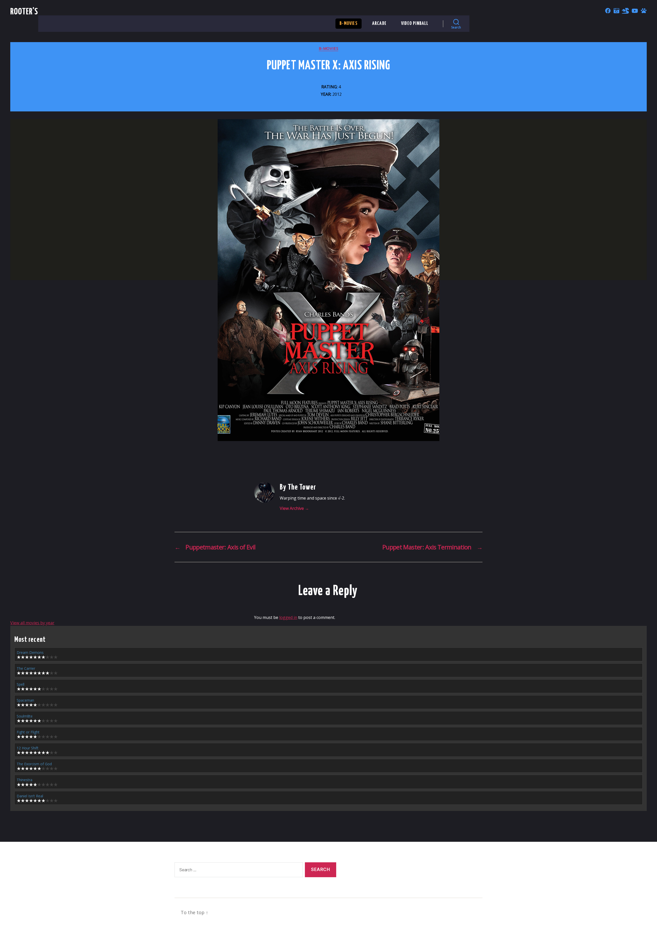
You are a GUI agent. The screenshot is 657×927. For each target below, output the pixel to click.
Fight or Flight (28, 732)
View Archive (294, 508)
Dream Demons (30, 652)
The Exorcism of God (34, 763)
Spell (20, 684)
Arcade (379, 23)
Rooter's (24, 12)
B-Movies (349, 23)
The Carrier (26, 668)
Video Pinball (415, 23)
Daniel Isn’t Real (30, 796)
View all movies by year (32, 623)
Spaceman (25, 700)
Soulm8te (25, 716)
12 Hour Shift (27, 748)
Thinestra (24, 779)
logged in (288, 617)
